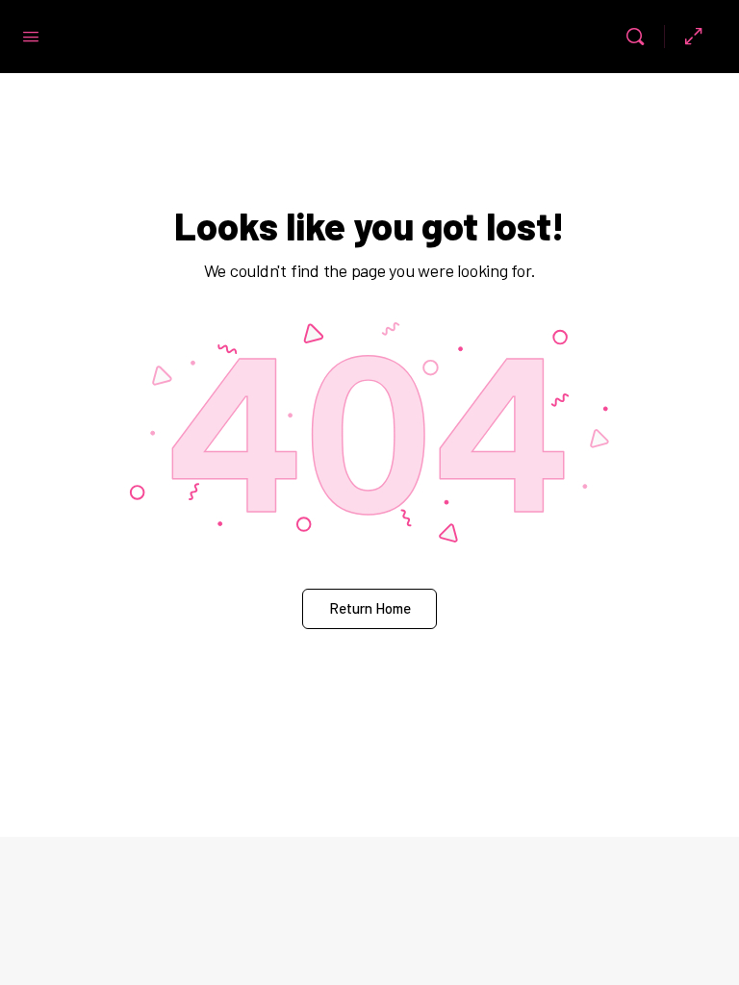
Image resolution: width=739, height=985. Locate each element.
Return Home (370, 608)
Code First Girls (333, 37)
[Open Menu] (30, 35)
